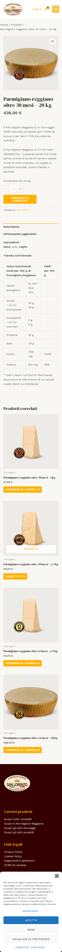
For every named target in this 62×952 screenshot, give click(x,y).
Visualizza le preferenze (31, 939)
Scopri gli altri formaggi (19, 828)
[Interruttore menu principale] (55, 9)
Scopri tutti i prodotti (18, 819)
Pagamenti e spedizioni (19, 860)
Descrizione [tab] (11, 226)
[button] (57, 876)
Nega (31, 929)
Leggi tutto (15, 576)
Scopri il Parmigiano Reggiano (23, 823)
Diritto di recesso (15, 865)
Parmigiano (23, 209)
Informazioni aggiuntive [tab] (20, 234)
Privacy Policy (38, 947)
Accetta (31, 920)
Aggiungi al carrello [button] (23, 489)
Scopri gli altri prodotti (19, 832)
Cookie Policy (22, 947)
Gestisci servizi (30, 911)
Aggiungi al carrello (20, 199)
